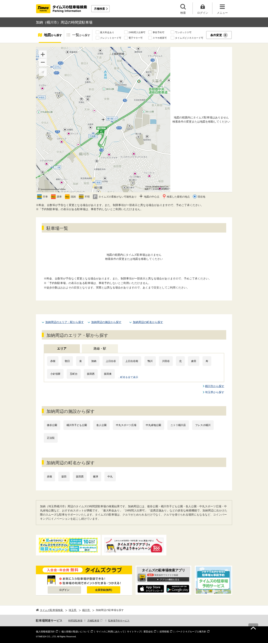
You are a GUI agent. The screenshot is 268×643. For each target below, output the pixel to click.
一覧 (81, 35)
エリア (62, 348)
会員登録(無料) (103, 589)
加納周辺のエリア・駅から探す (64, 322)
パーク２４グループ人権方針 (191, 631)
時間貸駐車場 (75, 620)
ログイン (64, 589)
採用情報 (164, 631)
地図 (53, 35)
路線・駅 (100, 348)
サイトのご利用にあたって (110, 631)
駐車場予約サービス (118, 620)
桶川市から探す (214, 386)
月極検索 (99, 8)
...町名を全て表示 (128, 377)
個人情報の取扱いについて (75, 631)
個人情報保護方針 (45, 631)
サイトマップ (134, 631)
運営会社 (148, 631)
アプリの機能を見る (169, 579)
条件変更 (218, 35)
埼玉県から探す (214, 392)
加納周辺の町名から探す (148, 322)
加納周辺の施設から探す (106, 322)
